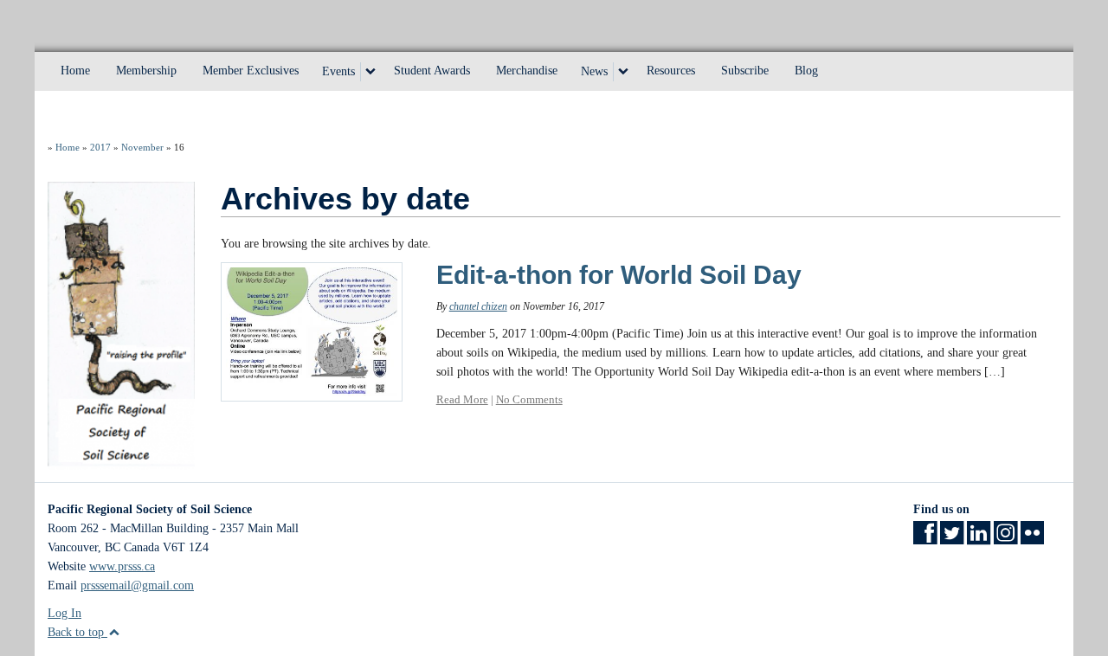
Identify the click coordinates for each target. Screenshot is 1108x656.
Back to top (77, 632)
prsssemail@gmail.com (137, 585)
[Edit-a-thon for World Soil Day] (312, 330)
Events (338, 71)
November (142, 147)
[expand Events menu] (370, 71)
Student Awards (432, 70)
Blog (806, 70)
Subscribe (745, 70)
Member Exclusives (251, 70)
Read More (462, 399)
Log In (64, 613)
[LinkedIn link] (978, 538)
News (594, 71)
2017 (100, 147)
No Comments (529, 399)
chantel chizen (478, 306)
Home (75, 70)
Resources (671, 70)
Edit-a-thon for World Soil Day (619, 274)
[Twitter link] (951, 538)
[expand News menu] (623, 71)
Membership (146, 70)
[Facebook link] (925, 538)
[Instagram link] (1005, 538)
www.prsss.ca (122, 566)
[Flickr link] (1032, 538)
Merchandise (526, 70)
